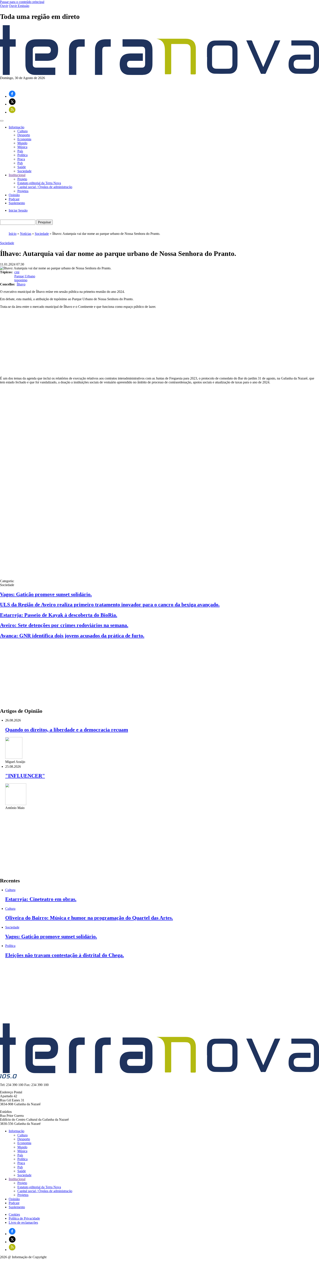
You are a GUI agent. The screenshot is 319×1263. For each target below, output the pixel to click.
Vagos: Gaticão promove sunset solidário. (46, 594)
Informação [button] (16, 127)
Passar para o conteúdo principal (22, 2)
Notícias (25, 233)
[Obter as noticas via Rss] (12, 112)
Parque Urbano (24, 276)
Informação (16, 1131)
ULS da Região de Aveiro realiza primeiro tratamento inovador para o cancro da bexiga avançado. (110, 604)
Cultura (22, 131)
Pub (20, 163)
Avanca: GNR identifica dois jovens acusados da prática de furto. (72, 635)
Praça (21, 159)
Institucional (17, 1179)
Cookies (14, 1214)
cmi (16, 272)
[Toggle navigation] (1, 120)
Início (12, 233)
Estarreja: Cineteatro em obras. (40, 899)
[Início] (159, 74)
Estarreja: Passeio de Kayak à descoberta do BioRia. (58, 615)
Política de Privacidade (24, 1218)
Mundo (22, 143)
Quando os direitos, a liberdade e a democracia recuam (66, 730)
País (20, 151)
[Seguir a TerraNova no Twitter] (12, 104)
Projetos (22, 191)
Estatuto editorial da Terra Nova (39, 183)
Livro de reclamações (23, 1222)
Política (22, 155)
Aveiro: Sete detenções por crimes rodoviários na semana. (64, 625)
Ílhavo (21, 284)
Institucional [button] (17, 175)
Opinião (14, 195)
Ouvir (4, 6)
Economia (24, 139)
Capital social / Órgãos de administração (44, 187)
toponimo (20, 280)
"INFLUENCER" (25, 776)
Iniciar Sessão (18, 210)
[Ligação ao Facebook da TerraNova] (12, 96)
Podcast (14, 199)
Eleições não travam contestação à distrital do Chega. (64, 955)
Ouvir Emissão (19, 6)
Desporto (23, 135)
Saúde (21, 167)
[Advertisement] (159, 342)
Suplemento (17, 203)
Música (22, 147)
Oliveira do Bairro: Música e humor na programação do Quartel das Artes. (89, 918)
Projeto (22, 179)
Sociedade (24, 171)
